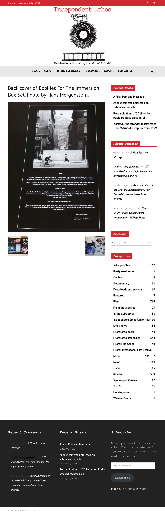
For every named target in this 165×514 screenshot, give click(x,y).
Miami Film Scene (124, 344)
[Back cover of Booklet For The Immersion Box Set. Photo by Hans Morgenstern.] (56, 231)
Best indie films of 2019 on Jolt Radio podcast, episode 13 (132, 115)
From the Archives (124, 307)
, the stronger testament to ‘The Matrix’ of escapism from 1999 (135, 126)
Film (35, 71)
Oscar (116, 368)
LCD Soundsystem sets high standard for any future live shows (132, 171)
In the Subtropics (68, 71)
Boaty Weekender (124, 271)
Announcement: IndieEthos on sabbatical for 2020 (131, 105)
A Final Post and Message (128, 96)
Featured (118, 295)
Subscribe (122, 477)
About (108, 71)
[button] (152, 71)
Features (92, 71)
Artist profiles (121, 265)
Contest (118, 277)
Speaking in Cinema (125, 380)
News (116, 362)
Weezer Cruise (122, 398)
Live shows (120, 325)
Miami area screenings (126, 338)
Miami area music (123, 332)
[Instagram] (154, 3)
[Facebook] (147, 3)
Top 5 (117, 386)
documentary (121, 283)
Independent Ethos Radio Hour (132, 319)
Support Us (125, 71)
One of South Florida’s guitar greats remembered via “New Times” (131, 212)
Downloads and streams (127, 289)
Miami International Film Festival (132, 350)
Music (47, 71)
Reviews (118, 374)
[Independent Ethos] (82, 36)
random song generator (126, 166)
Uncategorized (122, 392)
